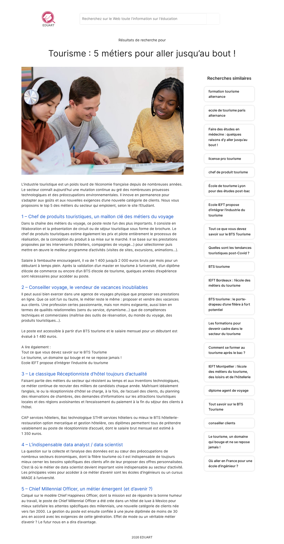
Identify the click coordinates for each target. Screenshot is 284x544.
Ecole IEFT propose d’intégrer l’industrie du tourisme (227, 210)
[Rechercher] (214, 18)
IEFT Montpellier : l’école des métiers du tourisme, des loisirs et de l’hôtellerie (230, 371)
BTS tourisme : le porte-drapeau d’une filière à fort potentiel (229, 304)
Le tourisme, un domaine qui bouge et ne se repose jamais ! (229, 441)
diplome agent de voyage (228, 390)
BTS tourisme (219, 266)
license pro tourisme (225, 158)
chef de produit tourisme (228, 172)
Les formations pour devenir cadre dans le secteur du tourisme (225, 328)
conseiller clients (222, 423)
